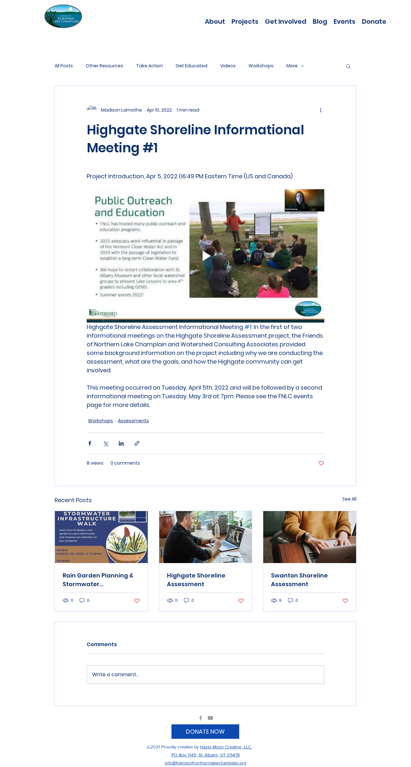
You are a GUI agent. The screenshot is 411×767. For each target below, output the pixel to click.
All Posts (64, 66)
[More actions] (320, 110)
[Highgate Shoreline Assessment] (205, 537)
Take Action (149, 66)
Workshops (261, 66)
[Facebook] (200, 718)
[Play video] (205, 256)
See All (349, 499)
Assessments (133, 420)
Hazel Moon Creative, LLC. (226, 746)
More (292, 66)
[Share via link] (137, 443)
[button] (245, 21)
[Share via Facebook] (90, 443)
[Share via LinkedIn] (121, 443)
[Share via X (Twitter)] (105, 443)
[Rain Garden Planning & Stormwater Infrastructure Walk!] (101, 537)
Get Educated (191, 66)
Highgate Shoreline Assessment (196, 579)
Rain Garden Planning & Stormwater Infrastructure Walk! (98, 579)
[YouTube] (210, 718)
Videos (228, 66)
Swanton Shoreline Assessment (299, 579)
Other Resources (104, 66)
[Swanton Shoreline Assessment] (309, 537)
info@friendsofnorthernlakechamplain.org (205, 762)
